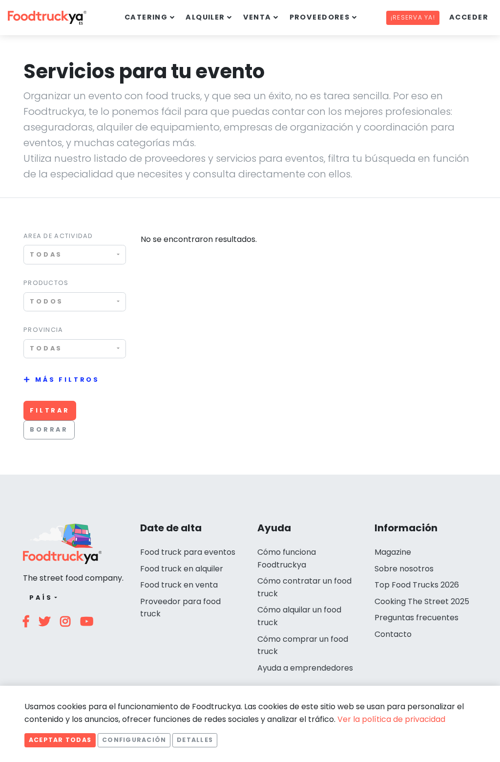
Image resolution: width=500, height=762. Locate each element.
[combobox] (74, 254)
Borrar (49, 429)
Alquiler (205, 17)
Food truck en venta (179, 584)
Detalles (195, 740)
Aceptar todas (60, 740)
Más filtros (67, 379)
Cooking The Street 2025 (422, 601)
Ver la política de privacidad (391, 719)
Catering (146, 17)
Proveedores (320, 17)
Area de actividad (58, 236)
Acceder (468, 17)
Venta (257, 17)
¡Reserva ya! (413, 17)
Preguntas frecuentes (416, 617)
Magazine (393, 552)
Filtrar (50, 410)
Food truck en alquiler (181, 568)
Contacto (393, 634)
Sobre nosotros (404, 568)
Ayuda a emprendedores (305, 668)
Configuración (134, 740)
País (40, 597)
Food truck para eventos (187, 552)
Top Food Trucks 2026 (417, 584)
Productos (46, 283)
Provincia (43, 330)
